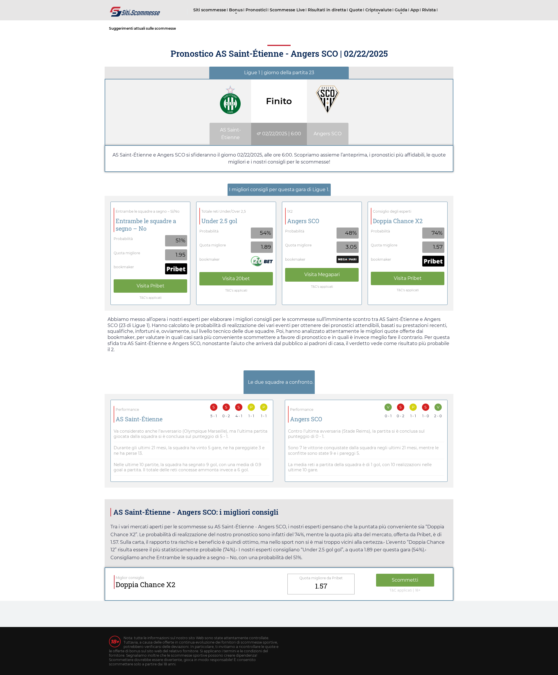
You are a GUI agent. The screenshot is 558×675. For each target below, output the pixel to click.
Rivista (429, 10)
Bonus (236, 10)
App (414, 10)
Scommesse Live (287, 10)
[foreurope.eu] (135, 9)
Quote (355, 10)
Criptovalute (378, 10)
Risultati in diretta (327, 10)
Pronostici (256, 10)
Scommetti (405, 580)
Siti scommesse (209, 10)
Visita (150, 286)
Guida (401, 10)
